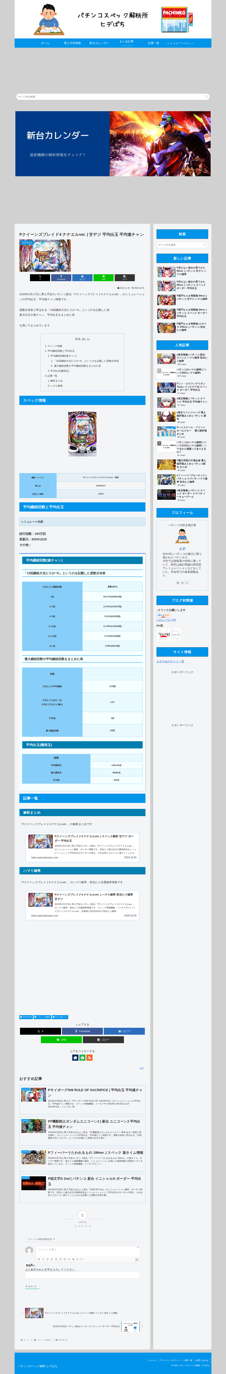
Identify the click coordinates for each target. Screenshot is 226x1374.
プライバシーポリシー (169, 1360)
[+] (81, 1259)
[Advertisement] (107, 69)
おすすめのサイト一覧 (170, 661)
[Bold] (39, 1259)
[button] (206, 96)
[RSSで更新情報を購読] (89, 1058)
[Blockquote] (65, 1259)
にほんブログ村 (166, 620)
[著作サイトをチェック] (75, 1058)
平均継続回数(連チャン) (63, 355)
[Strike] (52, 1259)
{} (77, 1259)
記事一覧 (52, 375)
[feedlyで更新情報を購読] (82, 1058)
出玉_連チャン (61, 1017)
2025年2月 (27, 1017)
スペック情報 (55, 346)
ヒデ (182, 548)
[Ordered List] (56, 1259)
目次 (78, 339)
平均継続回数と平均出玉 (61, 350)
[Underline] (47, 1259)
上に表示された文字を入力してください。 (51, 1269)
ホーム (152, 1360)
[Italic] (43, 1259)
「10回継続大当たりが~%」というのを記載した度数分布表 (86, 360)
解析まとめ (56, 380)
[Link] (73, 1259)
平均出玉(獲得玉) (59, 370)
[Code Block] (69, 1259)
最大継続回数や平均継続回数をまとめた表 (77, 365)
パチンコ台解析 (43, 1017)
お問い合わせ (202, 1360)
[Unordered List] (60, 1259)
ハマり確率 (56, 385)
